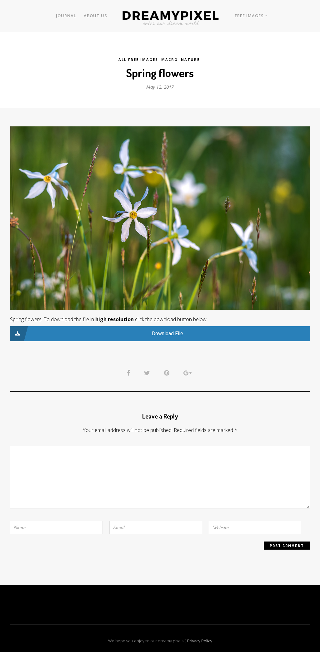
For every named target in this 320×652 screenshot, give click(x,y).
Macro (169, 59)
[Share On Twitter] (148, 372)
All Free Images (138, 59)
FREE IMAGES (249, 15)
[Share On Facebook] (129, 372)
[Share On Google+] (188, 372)
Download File (167, 333)
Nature (190, 59)
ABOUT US (95, 15)
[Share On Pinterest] (168, 372)
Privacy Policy (199, 641)
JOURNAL (66, 15)
